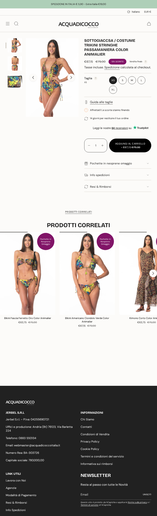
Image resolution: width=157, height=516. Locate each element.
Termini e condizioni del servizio (102, 456)
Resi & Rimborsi (100, 187)
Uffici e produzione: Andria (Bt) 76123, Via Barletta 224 (39, 429)
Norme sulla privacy (137, 502)
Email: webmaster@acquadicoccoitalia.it (33, 445)
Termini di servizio (89, 505)
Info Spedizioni (16, 510)
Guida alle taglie (101, 102)
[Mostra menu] (7, 24)
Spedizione (112, 67)
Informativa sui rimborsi (97, 464)
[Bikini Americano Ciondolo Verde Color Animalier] (87, 273)
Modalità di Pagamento (21, 495)
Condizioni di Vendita (95, 434)
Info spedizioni (100, 175)
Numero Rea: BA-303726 (22, 453)
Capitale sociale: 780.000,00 (25, 460)
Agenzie (11, 488)
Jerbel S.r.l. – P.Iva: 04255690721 (27, 419)
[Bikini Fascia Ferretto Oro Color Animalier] (27, 273)
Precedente (33, 77)
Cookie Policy (90, 449)
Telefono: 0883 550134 (21, 438)
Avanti (71, 77)
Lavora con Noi (16, 480)
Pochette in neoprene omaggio (111, 163)
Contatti (86, 427)
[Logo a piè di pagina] (20, 403)
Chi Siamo (87, 419)
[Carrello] (149, 24)
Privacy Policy (90, 441)
